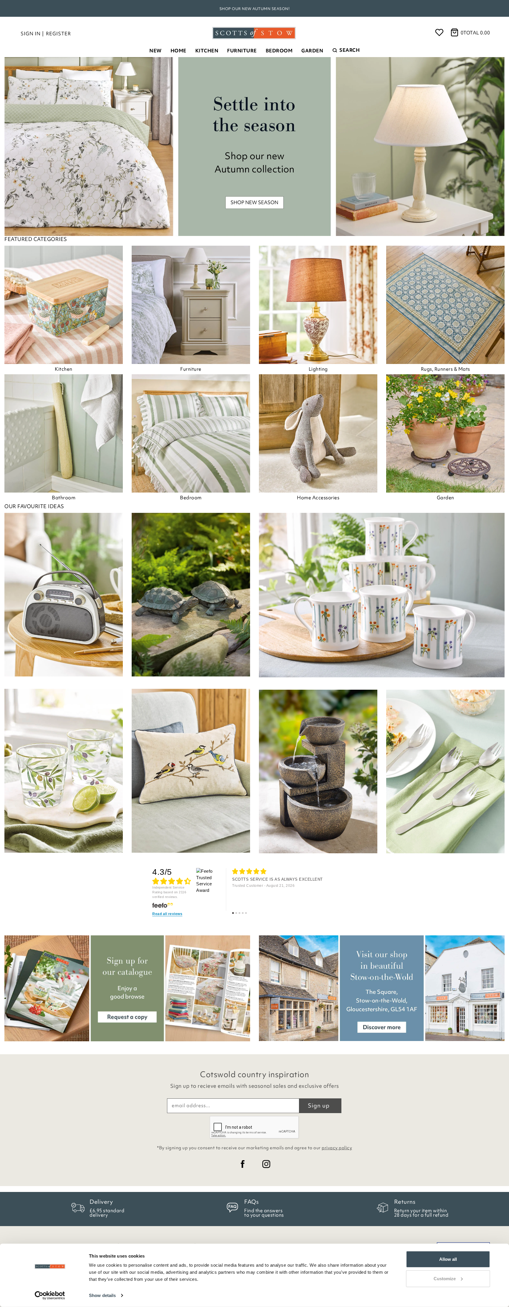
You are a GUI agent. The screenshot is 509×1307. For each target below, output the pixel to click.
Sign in (31, 33)
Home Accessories (318, 497)
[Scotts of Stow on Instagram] (266, 1164)
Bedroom (279, 50)
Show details (102, 1295)
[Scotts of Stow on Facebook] (242, 1164)
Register (58, 33)
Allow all (448, 1259)
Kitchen (207, 50)
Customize (445, 1278)
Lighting (318, 369)
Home (178, 50)
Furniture (242, 50)
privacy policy (337, 1148)
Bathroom (63, 497)
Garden (312, 50)
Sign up (319, 1105)
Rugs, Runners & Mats (445, 369)
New (155, 50)
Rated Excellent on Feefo (254, 8)
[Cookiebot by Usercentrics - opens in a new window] (50, 1295)
